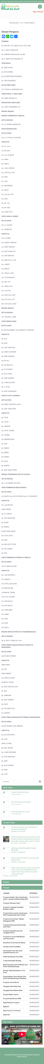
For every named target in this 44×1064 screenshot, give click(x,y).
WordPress (23, 1057)
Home (22, 23)
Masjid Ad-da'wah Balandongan (22, 1055)
